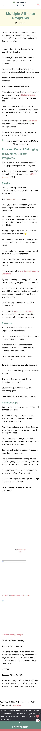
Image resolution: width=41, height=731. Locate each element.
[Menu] (3, 4)
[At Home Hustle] (20, 4)
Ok (20, 723)
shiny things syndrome (23, 311)
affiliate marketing (27, 95)
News (20, 551)
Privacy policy (20, 727)
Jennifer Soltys (21, 549)
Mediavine (17, 705)
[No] (20, 730)
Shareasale (11, 199)
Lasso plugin (31, 121)
